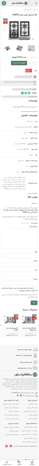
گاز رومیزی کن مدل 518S (12, 329)
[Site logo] (19, 3)
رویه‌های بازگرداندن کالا (12, 415)
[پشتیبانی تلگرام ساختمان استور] (22, 93)
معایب (35, 261)
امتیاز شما (34, 223)
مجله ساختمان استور (30, 427)
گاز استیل (22, 82)
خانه (34, 9)
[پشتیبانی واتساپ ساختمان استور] (25, 93)
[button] (34, 30)
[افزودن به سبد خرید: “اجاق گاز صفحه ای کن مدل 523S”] (23, 316)
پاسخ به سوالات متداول (11, 427)
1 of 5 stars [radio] (28, 223)
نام (35, 270)
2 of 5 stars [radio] (26, 223)
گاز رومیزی (27, 9)
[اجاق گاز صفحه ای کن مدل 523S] (28, 319)
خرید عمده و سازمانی (12, 419)
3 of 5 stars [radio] (25, 223)
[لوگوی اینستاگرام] (11, 447)
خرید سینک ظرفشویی (30, 411)
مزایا (36, 252)
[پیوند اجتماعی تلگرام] (20, 395)
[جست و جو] (4, 3)
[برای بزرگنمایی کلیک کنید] (32, 39)
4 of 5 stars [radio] (23, 223)
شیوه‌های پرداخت (13, 411)
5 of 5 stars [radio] (22, 223)
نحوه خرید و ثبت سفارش (11, 404)
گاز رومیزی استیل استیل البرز (21, 89)
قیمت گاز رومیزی (32, 408)
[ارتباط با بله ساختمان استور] (18, 395)
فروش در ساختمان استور (29, 431)
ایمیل (35, 279)
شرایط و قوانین (14, 431)
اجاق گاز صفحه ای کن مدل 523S (29, 329)
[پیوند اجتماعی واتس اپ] (24, 395)
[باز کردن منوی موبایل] (36, 3)
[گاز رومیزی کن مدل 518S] (10, 319)
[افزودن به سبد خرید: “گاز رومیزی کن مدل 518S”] (4, 316)
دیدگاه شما (33, 227)
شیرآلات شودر (33, 419)
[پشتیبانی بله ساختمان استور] (29, 93)
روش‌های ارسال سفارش (11, 408)
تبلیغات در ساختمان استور (29, 434)
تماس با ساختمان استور (29, 442)
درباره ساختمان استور (30, 438)
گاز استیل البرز (13, 82)
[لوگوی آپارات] (7, 447)
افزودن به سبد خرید (19, 63)
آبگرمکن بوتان (33, 415)
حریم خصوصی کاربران (12, 434)
